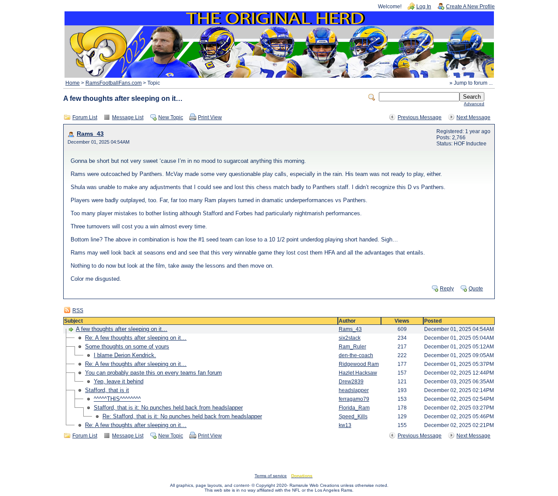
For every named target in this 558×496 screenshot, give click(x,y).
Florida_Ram (354, 408)
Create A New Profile (470, 6)
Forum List (84, 117)
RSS (77, 310)
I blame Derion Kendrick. (125, 355)
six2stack (350, 338)
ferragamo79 (354, 399)
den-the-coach (356, 355)
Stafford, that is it (107, 390)
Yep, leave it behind (118, 381)
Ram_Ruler (352, 347)
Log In (423, 6)
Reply (447, 289)
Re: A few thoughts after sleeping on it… (136, 337)
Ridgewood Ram (359, 364)
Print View (210, 117)
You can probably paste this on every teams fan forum (153, 372)
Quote (476, 289)
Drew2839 (351, 382)
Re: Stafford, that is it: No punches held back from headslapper (182, 416)
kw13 (345, 425)
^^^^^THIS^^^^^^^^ (117, 399)
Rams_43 (90, 134)
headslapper (354, 390)
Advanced (474, 103)
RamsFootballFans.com (113, 83)
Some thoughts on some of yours (127, 346)
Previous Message (420, 117)
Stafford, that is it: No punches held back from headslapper (168, 407)
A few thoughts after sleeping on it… (121, 329)
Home (72, 83)
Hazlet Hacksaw (358, 373)
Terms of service (271, 475)
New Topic (170, 117)
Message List (127, 117)
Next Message (473, 117)
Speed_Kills (353, 416)
